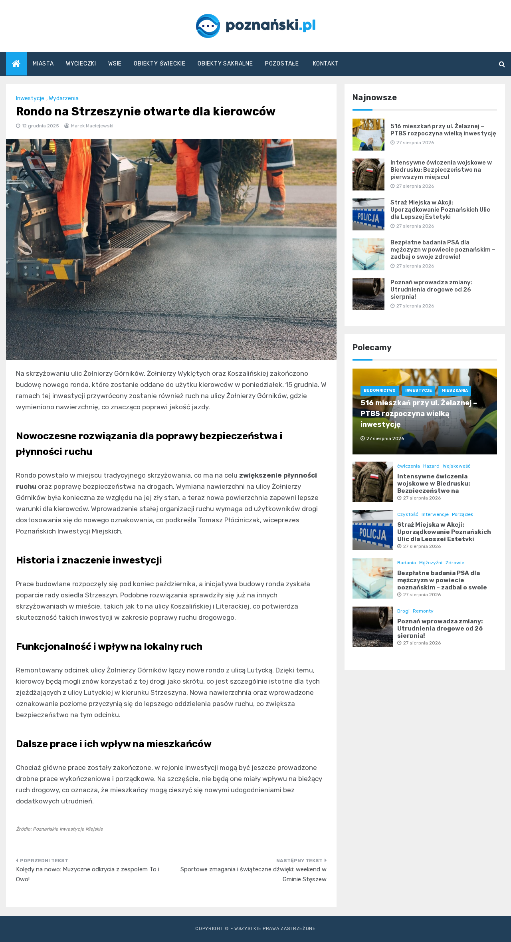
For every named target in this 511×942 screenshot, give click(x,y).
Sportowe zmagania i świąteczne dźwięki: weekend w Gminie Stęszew (253, 874)
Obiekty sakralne (225, 63)
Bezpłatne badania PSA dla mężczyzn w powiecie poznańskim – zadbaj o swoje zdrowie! (442, 249)
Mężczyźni (430, 562)
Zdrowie (455, 562)
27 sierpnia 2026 (422, 498)
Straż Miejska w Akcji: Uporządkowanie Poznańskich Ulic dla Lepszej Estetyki (440, 209)
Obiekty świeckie (160, 63)
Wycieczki (81, 63)
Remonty (423, 611)
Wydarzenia (64, 98)
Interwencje (435, 514)
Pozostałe (282, 63)
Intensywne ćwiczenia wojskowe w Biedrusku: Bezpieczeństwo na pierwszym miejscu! (441, 169)
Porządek (462, 514)
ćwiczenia (408, 466)
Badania (406, 562)
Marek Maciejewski (92, 126)
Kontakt (326, 63)
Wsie (115, 63)
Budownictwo (380, 390)
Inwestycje (30, 98)
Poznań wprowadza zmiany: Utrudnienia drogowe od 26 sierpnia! (431, 289)
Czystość (407, 514)
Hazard (431, 466)
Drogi (403, 611)
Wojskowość (457, 466)
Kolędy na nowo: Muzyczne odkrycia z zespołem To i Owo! (87, 874)
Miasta (43, 63)
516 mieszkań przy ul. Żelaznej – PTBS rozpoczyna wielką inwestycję (443, 130)
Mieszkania (455, 390)
